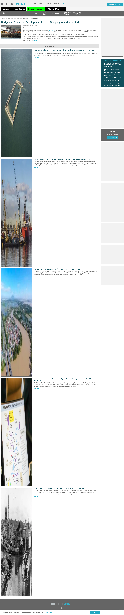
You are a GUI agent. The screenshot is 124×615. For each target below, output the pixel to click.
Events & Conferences (23, 13)
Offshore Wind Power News (55, 9)
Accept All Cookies (95, 612)
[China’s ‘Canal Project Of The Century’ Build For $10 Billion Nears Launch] (16, 213)
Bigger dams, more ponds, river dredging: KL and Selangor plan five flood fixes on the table (65, 380)
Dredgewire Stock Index (35, 9)
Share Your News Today (115, 4)
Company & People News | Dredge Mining (12, 13)
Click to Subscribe (112, 137)
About (34, 3)
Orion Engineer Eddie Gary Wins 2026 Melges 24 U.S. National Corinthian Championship (112, 69)
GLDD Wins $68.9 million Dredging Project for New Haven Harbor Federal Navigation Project (112, 65)
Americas (6, 9)
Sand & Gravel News (56, 13)
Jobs (63, 3)
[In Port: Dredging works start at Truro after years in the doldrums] (16, 542)
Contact (41, 3)
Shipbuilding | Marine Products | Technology (67, 13)
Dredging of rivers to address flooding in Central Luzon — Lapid (58, 269)
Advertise (48, 3)
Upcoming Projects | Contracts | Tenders (78, 13)
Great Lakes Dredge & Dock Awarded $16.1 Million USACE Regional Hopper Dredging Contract (112, 74)
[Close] (121, 612)
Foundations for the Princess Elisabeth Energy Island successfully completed (64, 50)
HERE (35, 40)
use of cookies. (48, 612)
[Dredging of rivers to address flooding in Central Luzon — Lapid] (16, 322)
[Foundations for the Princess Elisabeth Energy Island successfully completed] (16, 103)
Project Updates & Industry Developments (45, 13)
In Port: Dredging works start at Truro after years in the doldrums (59, 489)
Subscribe (56, 3)
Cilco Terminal (52, 30)
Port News (34, 13)
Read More (36, 57)
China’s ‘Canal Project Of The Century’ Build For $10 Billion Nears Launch (62, 160)
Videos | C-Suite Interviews (88, 13)
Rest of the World (19, 9)
